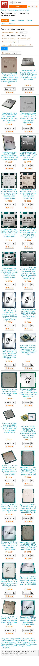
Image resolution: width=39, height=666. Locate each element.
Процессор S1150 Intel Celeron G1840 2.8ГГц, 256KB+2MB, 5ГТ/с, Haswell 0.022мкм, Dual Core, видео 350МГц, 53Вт (28, 350)
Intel (7, 648)
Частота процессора (9, 39)
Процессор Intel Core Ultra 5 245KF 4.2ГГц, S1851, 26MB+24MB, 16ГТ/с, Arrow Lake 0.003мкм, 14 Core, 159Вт (9, 354)
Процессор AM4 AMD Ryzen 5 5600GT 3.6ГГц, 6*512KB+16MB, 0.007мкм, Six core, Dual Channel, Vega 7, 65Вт (9, 155)
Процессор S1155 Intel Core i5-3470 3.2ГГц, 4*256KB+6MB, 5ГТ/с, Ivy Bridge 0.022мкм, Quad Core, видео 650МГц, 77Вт (9, 470)
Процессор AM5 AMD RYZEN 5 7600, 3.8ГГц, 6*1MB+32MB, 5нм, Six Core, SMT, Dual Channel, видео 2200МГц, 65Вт (9, 194)
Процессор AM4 (15, 639)
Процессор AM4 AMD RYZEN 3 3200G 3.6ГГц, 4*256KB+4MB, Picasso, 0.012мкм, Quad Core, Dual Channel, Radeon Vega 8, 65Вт (28, 75)
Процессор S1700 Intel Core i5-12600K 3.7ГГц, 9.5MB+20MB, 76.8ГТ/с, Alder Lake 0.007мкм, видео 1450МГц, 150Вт (28, 580)
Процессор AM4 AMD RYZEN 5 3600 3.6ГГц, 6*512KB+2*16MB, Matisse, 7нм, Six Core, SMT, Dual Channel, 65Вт (9, 117)
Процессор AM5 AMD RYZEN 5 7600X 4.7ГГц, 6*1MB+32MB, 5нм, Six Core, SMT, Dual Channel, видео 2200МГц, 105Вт (28, 194)
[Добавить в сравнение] (13, 89)
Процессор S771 (12, 646)
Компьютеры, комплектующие (19, 10)
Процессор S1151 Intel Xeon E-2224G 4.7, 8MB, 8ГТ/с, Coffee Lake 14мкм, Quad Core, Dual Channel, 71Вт (28, 392)
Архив (4, 24)
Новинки (21, 20)
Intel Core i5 (21, 35)
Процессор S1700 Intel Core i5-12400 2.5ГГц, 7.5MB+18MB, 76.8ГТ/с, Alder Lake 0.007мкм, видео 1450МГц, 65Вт (28, 545)
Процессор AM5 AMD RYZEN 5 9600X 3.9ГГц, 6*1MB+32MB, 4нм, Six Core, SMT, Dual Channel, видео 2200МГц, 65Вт (9, 273)
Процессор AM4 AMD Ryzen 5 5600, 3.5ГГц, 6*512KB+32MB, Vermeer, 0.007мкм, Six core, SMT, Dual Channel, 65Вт (28, 117)
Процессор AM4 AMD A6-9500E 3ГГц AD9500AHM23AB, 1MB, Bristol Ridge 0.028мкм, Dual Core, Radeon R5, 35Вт (9, 78)
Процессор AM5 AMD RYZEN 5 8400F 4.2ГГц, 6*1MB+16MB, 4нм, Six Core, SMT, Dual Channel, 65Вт (9, 233)
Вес (31, 45)
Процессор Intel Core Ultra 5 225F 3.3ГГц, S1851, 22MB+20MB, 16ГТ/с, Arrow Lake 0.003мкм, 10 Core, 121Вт (28, 314)
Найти (4, 49)
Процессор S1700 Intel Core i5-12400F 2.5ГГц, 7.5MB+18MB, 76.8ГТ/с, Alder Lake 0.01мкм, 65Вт (9, 583)
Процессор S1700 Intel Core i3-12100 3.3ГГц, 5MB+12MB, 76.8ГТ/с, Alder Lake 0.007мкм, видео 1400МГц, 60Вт (28, 471)
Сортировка (6, 53)
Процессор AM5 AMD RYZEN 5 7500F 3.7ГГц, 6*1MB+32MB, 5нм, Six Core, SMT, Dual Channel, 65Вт (28, 155)
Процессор (5, 639)
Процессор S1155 (14, 642)
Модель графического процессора (14, 45)
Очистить (23, 32)
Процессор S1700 (21, 644)
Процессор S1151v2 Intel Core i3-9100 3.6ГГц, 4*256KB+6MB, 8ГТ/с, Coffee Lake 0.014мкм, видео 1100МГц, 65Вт (9, 427)
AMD (3, 648)
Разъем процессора (9, 42)
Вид (3, 35)
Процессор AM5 (28, 639)
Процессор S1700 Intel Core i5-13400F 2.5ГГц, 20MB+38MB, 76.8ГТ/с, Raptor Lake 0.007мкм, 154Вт (9, 620)
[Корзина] (36, 6)
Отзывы (29, 20)
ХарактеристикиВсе (10, 32)
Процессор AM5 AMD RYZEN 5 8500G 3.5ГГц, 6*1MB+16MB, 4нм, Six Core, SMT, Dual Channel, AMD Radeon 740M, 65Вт (28, 233)
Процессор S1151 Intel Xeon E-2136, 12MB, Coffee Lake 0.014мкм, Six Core (9, 392)
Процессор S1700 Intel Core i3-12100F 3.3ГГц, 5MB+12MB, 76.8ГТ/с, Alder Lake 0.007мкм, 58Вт (9, 508)
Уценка (12, 20)
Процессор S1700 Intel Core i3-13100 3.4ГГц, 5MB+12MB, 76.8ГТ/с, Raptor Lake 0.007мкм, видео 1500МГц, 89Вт (28, 508)
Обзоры (12, 24)
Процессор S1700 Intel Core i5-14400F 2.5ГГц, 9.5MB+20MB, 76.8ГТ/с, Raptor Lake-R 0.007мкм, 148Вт (28, 620)
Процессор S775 (25, 646)
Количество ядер (24, 39)
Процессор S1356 (28, 642)
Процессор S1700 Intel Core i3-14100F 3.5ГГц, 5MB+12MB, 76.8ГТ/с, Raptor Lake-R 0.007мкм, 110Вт (9, 545)
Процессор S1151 (21, 640)
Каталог (3, 10)
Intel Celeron (10, 35)
